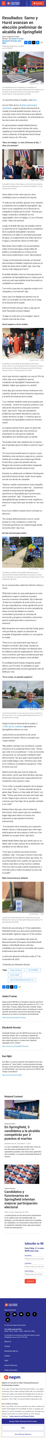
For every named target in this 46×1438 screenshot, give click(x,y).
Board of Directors (10, 1365)
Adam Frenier (17, 39)
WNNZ (16, 1331)
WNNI (33, 1331)
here (35, 100)
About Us (7, 1341)
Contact (7, 1346)
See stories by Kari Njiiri (12, 1075)
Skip (23, 1428)
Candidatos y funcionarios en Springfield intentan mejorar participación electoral (21, 1199)
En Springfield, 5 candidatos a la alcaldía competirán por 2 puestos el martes (22, 1132)
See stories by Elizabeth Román (15, 1046)
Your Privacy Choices (23, 1434)
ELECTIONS (14, 975)
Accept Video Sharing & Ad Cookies (23, 1421)
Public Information (10, 1370)
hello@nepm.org (9, 1337)
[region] (23, 1405)
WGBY (6, 1331)
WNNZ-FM (27, 1331)
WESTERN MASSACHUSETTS (22, 980)
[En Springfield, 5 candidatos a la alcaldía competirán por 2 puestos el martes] (21, 1109)
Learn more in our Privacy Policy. (21, 1416)
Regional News (16, 970)
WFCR (11, 1331)
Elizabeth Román (9, 41)
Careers (7, 1356)
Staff (6, 1360)
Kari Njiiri (7, 1056)
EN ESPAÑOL (33, 970)
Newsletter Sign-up (11, 1351)
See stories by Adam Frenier (14, 1017)
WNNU (21, 1331)
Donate (39, 3)
